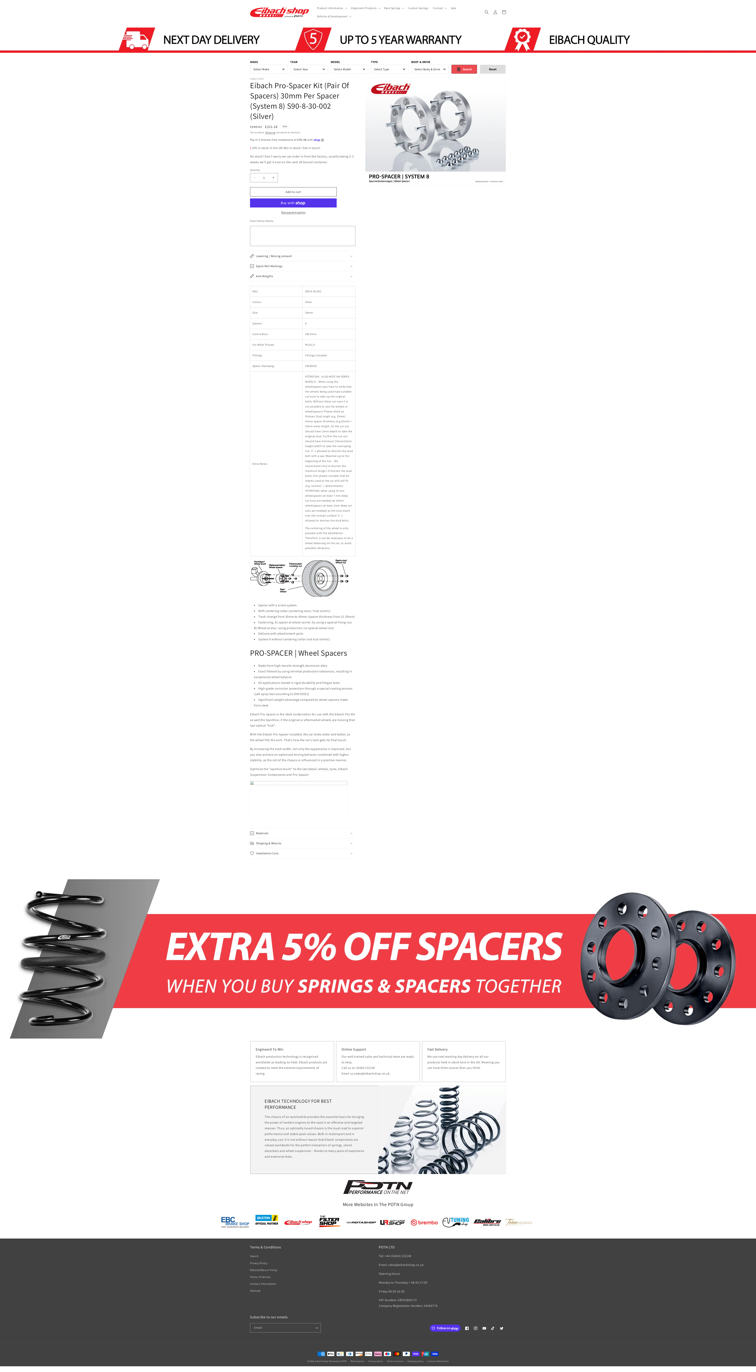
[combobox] (269, 69)
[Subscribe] (316, 1328)
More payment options (293, 212)
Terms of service (395, 1361)
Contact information (438, 1361)
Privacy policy (376, 1361)
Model (335, 62)
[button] (332, 8)
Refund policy (358, 1361)
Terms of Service (260, 1277)
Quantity (255, 170)
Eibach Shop (321, 1361)
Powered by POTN (338, 1361)
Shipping (270, 132)
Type (374, 62)
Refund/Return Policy (263, 1270)
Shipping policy (415, 1361)
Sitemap (255, 1291)
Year (293, 62)
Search (254, 1256)
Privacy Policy (258, 1263)
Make (254, 62)
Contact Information (263, 1284)
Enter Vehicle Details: (262, 221)
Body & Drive (420, 62)
